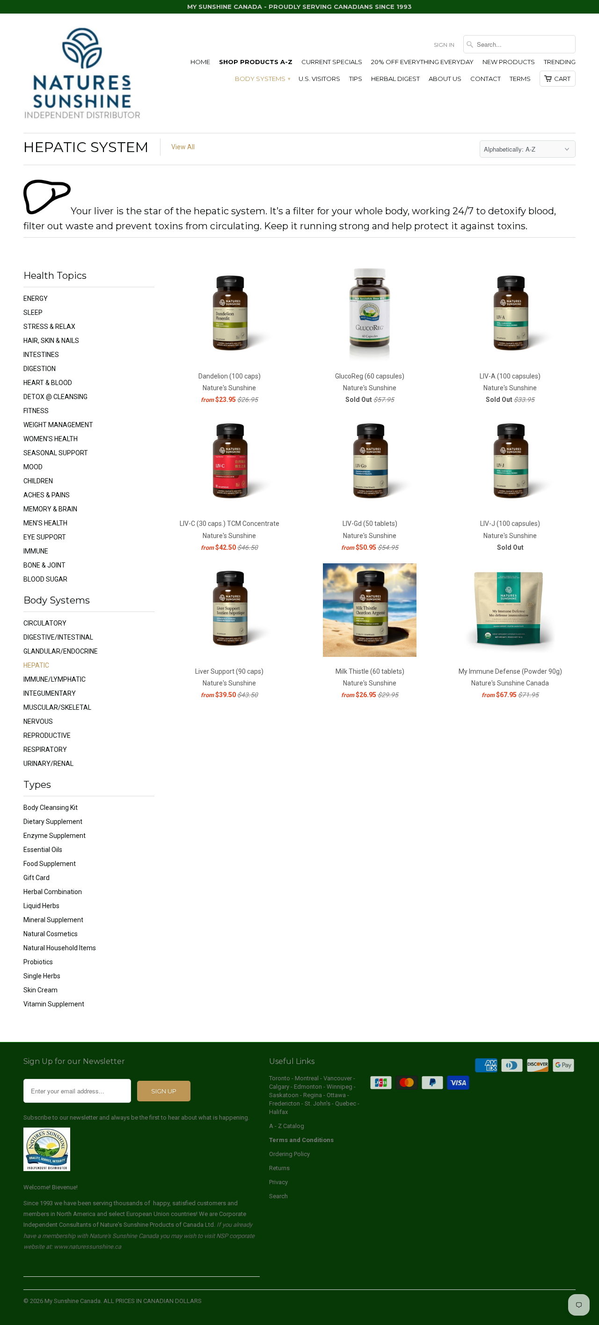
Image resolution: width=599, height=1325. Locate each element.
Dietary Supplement (52, 821)
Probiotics (38, 962)
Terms (520, 78)
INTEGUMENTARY (49, 693)
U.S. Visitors (319, 78)
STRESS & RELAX (49, 326)
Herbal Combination (52, 891)
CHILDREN (38, 481)
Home (200, 62)
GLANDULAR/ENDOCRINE (60, 651)
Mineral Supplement (53, 920)
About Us (445, 78)
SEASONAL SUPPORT (55, 453)
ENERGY (35, 298)
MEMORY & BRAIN (50, 509)
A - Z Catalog (286, 1125)
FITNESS (36, 411)
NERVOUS (38, 721)
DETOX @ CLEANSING (55, 396)
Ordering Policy (289, 1154)
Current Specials (331, 62)
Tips (355, 78)
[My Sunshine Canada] (81, 73)
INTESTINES (41, 354)
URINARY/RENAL (48, 763)
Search (278, 1196)
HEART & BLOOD (47, 382)
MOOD (33, 467)
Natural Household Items (59, 948)
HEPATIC (36, 665)
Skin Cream (40, 990)
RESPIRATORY (45, 749)
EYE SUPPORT (44, 537)
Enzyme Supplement (54, 835)
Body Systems (262, 78)
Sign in (444, 44)
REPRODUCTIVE (47, 735)
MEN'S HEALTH (45, 523)
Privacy (278, 1182)
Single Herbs (41, 976)
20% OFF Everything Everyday (422, 62)
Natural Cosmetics (50, 934)
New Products (508, 62)
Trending (560, 62)
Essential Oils (42, 849)
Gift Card (36, 877)
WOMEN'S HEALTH (50, 439)
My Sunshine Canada (72, 1300)
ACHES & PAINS (46, 495)
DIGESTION (39, 368)
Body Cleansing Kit (50, 807)
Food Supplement (49, 863)
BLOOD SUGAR (45, 579)
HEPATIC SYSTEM (85, 147)
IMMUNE (35, 551)
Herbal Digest (395, 78)
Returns (279, 1168)
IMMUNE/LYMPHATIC (54, 679)
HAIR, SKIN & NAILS (51, 340)
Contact (485, 78)
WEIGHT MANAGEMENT (58, 425)
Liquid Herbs (41, 906)
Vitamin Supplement (53, 1004)
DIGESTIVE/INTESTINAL (58, 637)
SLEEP (33, 312)
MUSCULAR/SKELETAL (57, 707)
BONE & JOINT (44, 565)
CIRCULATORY (44, 623)
